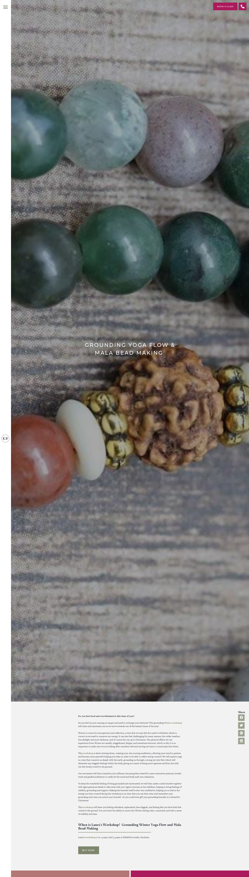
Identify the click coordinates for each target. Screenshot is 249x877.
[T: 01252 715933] (242, 6)
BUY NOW (88, 850)
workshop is (92, 837)
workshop (88, 753)
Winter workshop (173, 722)
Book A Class (225, 6)
